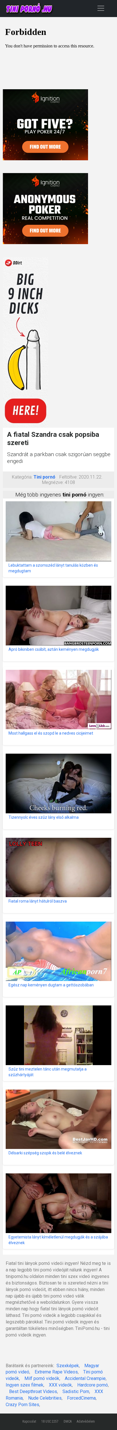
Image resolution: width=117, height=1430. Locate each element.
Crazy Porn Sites (22, 1404)
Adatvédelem (86, 1421)
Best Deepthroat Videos (33, 1391)
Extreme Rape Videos (56, 1372)
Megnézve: (53, 482)
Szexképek (68, 1365)
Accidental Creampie (85, 1378)
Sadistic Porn (75, 1391)
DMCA (68, 1421)
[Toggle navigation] (100, 8)
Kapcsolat (29, 1421)
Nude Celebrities (45, 1398)
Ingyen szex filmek (24, 1385)
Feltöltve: (68, 477)
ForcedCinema (81, 1398)
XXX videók (60, 1385)
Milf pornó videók (41, 1378)
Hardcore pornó (92, 1385)
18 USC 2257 (49, 1421)
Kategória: (22, 477)
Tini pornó (44, 477)
